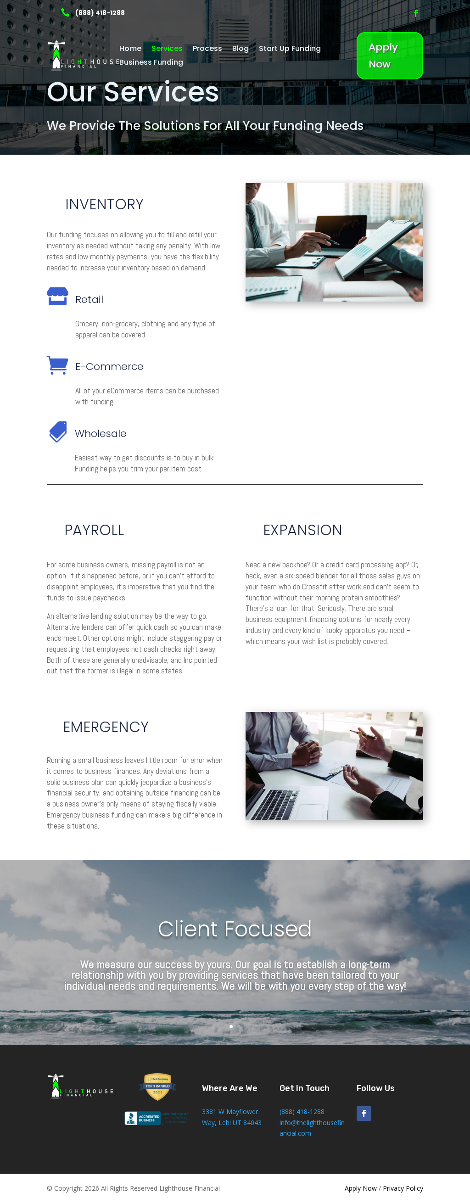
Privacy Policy (403, 1188)
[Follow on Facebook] (415, 13)
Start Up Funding (290, 49)
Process (207, 49)
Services (167, 49)
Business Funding (151, 63)
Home (130, 49)
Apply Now (383, 55)
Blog (240, 49)
